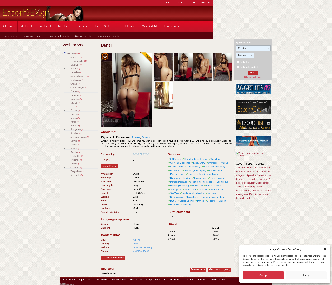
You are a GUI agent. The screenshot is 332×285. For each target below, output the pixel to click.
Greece (71, 53)
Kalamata (75, 175)
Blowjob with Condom (180, 178)
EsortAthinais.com (258, 194)
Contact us (188, 279)
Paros (73, 122)
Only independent (249, 67)
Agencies (83, 26)
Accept (263, 275)
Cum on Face (200, 178)
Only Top (244, 62)
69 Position (175, 159)
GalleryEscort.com (245, 198)
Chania (73, 83)
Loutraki (74, 64)
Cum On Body (176, 167)
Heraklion (75, 72)
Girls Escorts (11, 36)
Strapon (222, 201)
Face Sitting (192, 197)
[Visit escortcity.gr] (253, 113)
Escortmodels (251, 179)
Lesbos (74, 163)
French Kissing (217, 178)
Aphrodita (251, 175)
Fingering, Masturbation (212, 197)
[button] (325, 249)
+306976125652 (141, 251)
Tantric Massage (213, 186)
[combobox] (253, 48)
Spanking (187, 205)
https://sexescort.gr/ (143, 247)
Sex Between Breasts (209, 174)
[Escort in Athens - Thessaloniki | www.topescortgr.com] (253, 155)
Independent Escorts (108, 36)
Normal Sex (175, 170)
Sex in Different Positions (202, 182)
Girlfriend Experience (180, 163)
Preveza (74, 125)
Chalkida (74, 167)
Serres (73, 141)
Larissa (74, 114)
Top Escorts (45, 26)
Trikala (73, 144)
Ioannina (74, 99)
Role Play (174, 205)
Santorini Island (78, 137)
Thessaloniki (76, 61)
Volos (73, 148)
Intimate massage (178, 182)
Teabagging (176, 189)
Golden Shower (186, 201)
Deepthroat (216, 159)
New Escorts (65, 26)
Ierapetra (74, 95)
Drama (73, 91)
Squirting (211, 201)
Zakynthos (75, 171)
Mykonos (75, 160)
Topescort (241, 167)
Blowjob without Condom (196, 159)
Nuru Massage (177, 197)
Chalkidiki (75, 156)
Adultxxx (263, 167)
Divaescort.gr (248, 186)
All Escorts (9, 26)
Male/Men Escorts (33, 36)
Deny (306, 275)
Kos (72, 106)
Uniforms (203, 189)
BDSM (173, 201)
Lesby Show (199, 163)
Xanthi (73, 152)
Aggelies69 (253, 190)
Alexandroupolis (78, 76)
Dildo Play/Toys (194, 167)
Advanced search (254, 77)
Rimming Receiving (179, 186)
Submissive (197, 186)
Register (168, 3)
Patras (73, 68)
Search (191, 3)
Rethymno (75, 129)
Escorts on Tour (104, 26)
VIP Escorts (27, 26)
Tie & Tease (190, 189)
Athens (73, 57)
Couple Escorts (83, 36)
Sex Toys (174, 193)
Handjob (192, 174)
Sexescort (262, 175)
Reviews (201, 279)
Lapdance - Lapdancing (193, 193)
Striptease (213, 163)
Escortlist (250, 171)
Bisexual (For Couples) (195, 170)
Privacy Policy (171, 26)
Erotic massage (177, 174)
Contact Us (205, 3)
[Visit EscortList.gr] (253, 129)
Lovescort (263, 179)
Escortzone (252, 167)
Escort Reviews (127, 26)
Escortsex (261, 171)
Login (180, 3)
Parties (200, 201)
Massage (212, 193)
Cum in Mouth (215, 170)
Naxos (73, 118)
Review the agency (220, 269)
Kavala (73, 103)
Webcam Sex (216, 189)
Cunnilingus (222, 182)
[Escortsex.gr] (43, 18)
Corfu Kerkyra (77, 87)
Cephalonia (75, 80)
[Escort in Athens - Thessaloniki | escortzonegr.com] (253, 145)
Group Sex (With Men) (214, 167)
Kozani (73, 110)
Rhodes (74, 133)
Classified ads (150, 26)
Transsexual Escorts (58, 36)
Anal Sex (225, 163)
